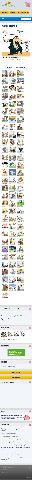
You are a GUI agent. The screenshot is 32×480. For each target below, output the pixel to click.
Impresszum (5, 471)
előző (7, 301)
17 (25, 301)
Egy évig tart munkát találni (8, 433)
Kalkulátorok (5, 12)
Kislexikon (16, 372)
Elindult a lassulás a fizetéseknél (9, 436)
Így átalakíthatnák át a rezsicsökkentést (11, 313)
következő (4, 302)
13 (18, 301)
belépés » (3, 366)
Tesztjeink (13, 12)
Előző (11, 67)
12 (16, 301)
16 (23, 301)
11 (14, 301)
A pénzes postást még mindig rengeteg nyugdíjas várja (15, 445)
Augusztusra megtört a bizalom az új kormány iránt (14, 442)
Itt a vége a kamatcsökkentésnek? (10, 455)
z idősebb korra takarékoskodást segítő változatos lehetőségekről (11, 417)
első (3, 301)
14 (20, 301)
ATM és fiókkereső (23, 12)
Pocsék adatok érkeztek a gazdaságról (11, 452)
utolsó (9, 302)
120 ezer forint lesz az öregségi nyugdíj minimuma (14, 439)
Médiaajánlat (5, 472)
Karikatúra (5, 328)
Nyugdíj (4, 411)
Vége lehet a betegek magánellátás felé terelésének (15, 316)
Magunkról (4, 469)
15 (22, 301)
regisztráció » (11, 366)
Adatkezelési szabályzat (7, 467)
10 (12, 301)
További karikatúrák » (9, 340)
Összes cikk (16, 377)
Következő (19, 67)
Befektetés (5, 346)
